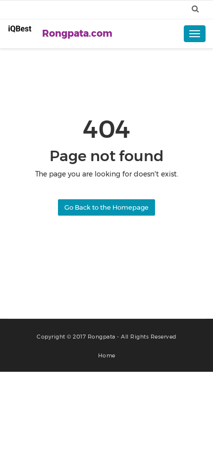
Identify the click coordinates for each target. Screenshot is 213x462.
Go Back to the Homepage (106, 207)
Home (106, 355)
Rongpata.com (77, 33)
